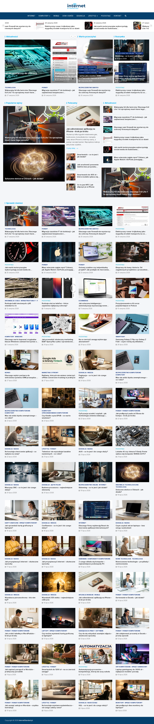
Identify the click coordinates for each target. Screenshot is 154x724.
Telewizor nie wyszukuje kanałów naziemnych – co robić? (56, 452)
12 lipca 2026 (85, 639)
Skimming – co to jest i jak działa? (129, 56)
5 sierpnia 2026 (12, 344)
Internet (31, 16)
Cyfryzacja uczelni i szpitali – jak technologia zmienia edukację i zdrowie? (92, 415)
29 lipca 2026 (85, 344)
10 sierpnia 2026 (123, 308)
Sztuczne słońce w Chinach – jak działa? (24, 179)
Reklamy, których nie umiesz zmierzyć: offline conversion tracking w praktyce (58, 376)
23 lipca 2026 (12, 421)
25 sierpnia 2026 (17, 79)
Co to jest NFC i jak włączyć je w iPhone (85, 186)
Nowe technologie (123, 559)
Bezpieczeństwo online (125, 53)
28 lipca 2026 (122, 344)
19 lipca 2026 (122, 59)
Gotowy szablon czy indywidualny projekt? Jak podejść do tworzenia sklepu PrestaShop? (94, 269)
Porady (101, 70)
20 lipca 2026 (12, 493)
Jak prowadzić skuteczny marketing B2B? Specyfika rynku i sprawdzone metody (57, 341)
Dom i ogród (68, 16)
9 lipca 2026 (48, 710)
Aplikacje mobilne (86, 595)
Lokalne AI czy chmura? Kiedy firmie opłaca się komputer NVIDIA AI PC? (131, 452)
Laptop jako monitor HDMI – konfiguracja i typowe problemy (92, 77)
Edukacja (81, 16)
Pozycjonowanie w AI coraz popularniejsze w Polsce (127, 304)
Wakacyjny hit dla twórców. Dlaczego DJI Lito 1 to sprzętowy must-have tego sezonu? (80, 28)
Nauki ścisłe (92, 703)
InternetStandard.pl (26, 720)
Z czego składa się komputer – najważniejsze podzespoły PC (92, 563)
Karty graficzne (11, 523)
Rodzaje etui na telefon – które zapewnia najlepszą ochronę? (55, 304)
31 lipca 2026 (48, 344)
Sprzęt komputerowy (28, 523)
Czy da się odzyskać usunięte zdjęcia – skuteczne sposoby (95, 634)
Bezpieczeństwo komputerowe (128, 372)
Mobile (56, 16)
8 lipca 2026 (122, 710)
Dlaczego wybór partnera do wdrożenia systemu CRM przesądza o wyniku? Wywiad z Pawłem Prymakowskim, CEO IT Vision (21, 378)
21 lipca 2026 (48, 457)
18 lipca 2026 (11, 531)
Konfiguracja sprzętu (88, 70)
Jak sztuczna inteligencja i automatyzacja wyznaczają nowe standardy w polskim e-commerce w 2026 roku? (94, 306)
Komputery (43, 16)
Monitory (120, 703)
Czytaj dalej (71, 148)
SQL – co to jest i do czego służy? (93, 705)
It (37, 301)
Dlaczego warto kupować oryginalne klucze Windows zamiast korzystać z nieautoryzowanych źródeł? (21, 341)
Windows (18, 336)
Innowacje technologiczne (127, 485)
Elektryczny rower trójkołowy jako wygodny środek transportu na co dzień (130, 92)
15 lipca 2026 (11, 603)
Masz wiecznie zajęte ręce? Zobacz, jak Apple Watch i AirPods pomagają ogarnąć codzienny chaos (131, 159)
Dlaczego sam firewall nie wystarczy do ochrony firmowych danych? (94, 91)
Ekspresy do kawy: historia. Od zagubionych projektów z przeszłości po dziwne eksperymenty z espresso (132, 269)
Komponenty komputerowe (99, 559)
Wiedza (90, 372)
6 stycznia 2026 (86, 81)
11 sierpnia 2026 (49, 308)
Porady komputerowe (88, 73)
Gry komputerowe (123, 667)
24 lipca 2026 (85, 380)
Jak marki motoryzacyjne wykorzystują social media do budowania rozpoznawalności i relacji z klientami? (31, 28)
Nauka (16, 449)
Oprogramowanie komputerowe (55, 413)
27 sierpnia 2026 (13, 95)
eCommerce (83, 301)
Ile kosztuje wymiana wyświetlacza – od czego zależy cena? (57, 706)
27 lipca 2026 (12, 380)
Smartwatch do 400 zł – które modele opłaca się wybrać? (87, 177)
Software (99, 631)
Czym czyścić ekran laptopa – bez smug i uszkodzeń (130, 527)
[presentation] (3, 25)
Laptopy (45, 631)
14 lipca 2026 (85, 603)
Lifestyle (92, 16)
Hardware (83, 559)
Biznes (7, 372)
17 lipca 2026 (122, 81)
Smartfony (120, 336)
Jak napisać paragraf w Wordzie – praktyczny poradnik (19, 670)
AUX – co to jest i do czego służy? (93, 451)
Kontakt (117, 16)
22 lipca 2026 (85, 419)
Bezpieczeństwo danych (88, 87)
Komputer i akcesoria (87, 67)
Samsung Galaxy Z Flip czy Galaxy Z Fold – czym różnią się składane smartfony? (131, 341)
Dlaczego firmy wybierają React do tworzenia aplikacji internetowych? (130, 77)
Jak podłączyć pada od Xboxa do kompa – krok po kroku (130, 414)
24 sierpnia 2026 (50, 273)
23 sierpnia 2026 (86, 273)
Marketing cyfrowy (50, 372)
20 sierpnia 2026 (123, 273)
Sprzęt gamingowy (139, 667)
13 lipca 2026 (11, 639)
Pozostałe (105, 16)
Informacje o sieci (12, 301)
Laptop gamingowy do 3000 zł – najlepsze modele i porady (129, 670)
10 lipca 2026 (85, 675)
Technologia (103, 73)
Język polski (56, 485)
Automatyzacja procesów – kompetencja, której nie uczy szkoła (94, 670)
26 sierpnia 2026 (50, 95)
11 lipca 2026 (11, 675)
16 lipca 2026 (85, 567)
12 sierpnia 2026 (13, 308)
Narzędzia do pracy (87, 631)
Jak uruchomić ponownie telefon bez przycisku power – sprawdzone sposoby (88, 168)
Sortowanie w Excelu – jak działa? (130, 598)
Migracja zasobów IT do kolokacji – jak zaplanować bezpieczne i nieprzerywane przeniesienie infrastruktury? (129, 28)
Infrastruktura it (28, 301)
